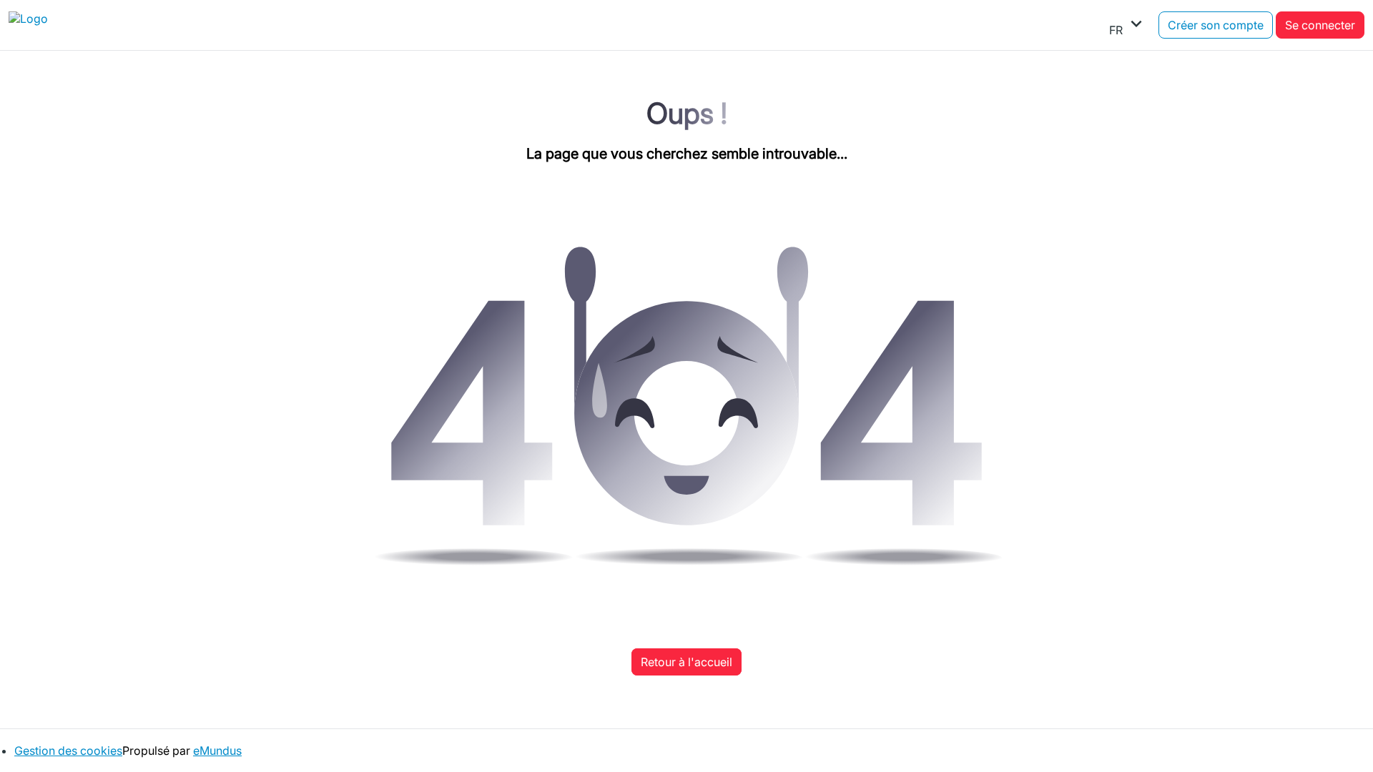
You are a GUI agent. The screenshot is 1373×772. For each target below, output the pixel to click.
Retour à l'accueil (686, 662)
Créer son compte (1216, 25)
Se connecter (1320, 25)
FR (1128, 25)
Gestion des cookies (68, 750)
